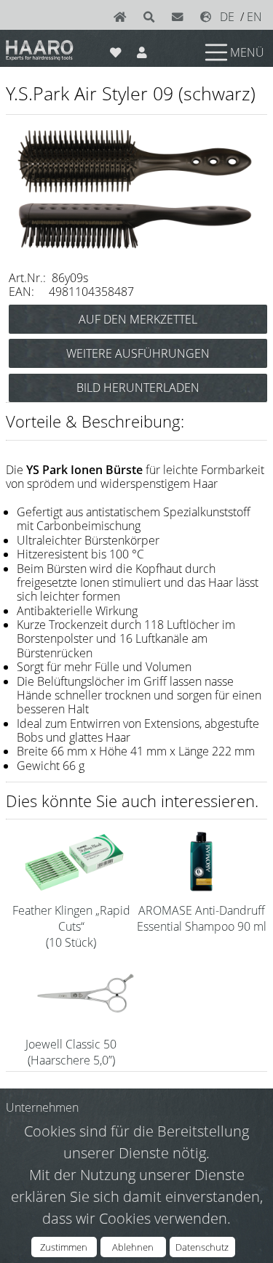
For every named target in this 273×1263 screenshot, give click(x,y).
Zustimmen (63, 1247)
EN (254, 17)
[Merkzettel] (116, 49)
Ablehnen (133, 1247)
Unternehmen (42, 1107)
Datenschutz (202, 1247)
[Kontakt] (180, 17)
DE (227, 17)
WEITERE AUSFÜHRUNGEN (138, 353)
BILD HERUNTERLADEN (137, 388)
